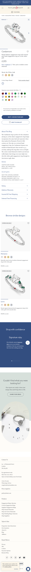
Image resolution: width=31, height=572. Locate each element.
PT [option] (2, 75)
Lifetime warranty (7, 190)
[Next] (28, 343)
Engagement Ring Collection (9, 503)
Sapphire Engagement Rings (9, 507)
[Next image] (28, 33)
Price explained (6, 64)
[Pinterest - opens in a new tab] (11, 558)
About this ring (7, 131)
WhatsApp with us (6, 483)
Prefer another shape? (24, 80)
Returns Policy (5, 553)
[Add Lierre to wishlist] (28, 271)
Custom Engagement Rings (8, 505)
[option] (3, 83)
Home (3, 15)
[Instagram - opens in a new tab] (16, 558)
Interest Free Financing (9, 198)
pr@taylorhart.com (6, 493)
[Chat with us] (28, 569)
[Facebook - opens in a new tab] (7, 558)
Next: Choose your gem (15, 117)
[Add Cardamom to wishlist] (27, 51)
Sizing (4, 186)
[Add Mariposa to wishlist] (28, 223)
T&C (3, 546)
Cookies (4, 548)
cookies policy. (8, 566)
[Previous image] (3, 236)
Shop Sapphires (6, 516)
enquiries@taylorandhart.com (9, 485)
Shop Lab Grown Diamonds (8, 511)
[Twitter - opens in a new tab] (20, 558)
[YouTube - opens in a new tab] (24, 558)
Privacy (3, 544)
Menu (2, 8)
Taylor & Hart (15, 8)
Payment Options (6, 550)
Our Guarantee (5, 528)
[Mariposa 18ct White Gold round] (15, 244)
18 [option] (6, 75)
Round (17, 15)
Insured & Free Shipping (10, 194)
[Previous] (3, 343)
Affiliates (4, 534)
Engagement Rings (10, 15)
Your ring (17, 12)
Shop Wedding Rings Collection (9, 513)
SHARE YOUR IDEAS (15, 394)
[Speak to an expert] (28, 8)
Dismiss (16, 569)
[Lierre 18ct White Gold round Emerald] (15, 292)
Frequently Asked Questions (9, 526)
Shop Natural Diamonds (8, 509)
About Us (4, 530)
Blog (3, 532)
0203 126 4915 (5, 481)
